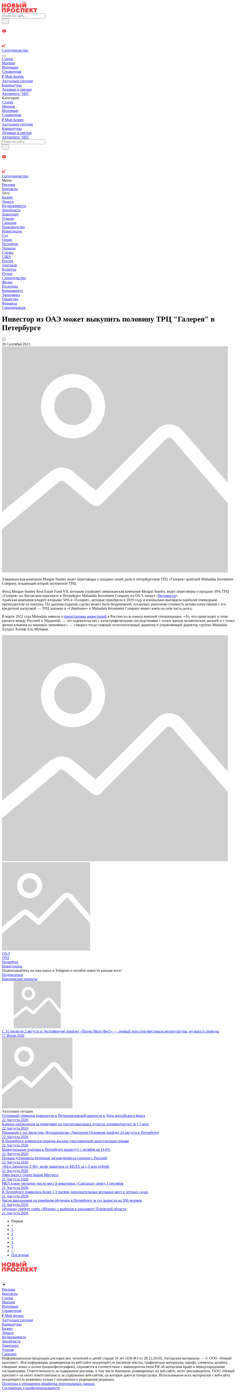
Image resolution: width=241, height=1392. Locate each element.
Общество (10, 299)
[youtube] (120, 31)
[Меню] (4, 56)
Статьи (7, 59)
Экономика (11, 295)
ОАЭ (6, 953)
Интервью (10, 67)
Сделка (7, 252)
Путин (7, 274)
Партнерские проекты (19, 979)
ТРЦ (5, 958)
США (6, 257)
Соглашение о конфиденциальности (31, 1388)
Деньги (8, 202)
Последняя (19, 1255)
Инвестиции (12, 231)
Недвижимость (14, 206)
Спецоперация (13, 308)
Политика (10, 286)
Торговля (9, 265)
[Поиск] (5, 21)
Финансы (9, 303)
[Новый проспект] (19, 11)
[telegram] (120, 26)
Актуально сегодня (17, 81)
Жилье (7, 282)
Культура (9, 269)
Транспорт (10, 214)
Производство (13, 227)
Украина (9, 248)
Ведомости (167, 596)
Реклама (8, 185)
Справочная (11, 71)
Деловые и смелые (17, 89)
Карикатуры (12, 85)
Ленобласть (11, 210)
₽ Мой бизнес (13, 76)
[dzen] (120, 36)
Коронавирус (12, 291)
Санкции (9, 223)
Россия (7, 261)
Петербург (10, 244)
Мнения (8, 63)
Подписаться (12, 975)
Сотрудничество (15, 50)
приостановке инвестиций (85, 616)
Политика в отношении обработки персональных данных (48, 1384)
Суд (5, 235)
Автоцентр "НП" (15, 94)
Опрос (7, 240)
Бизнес (7, 197)
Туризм (8, 218)
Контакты (10, 189)
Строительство (14, 278)
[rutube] (120, 46)
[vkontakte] (120, 41)
